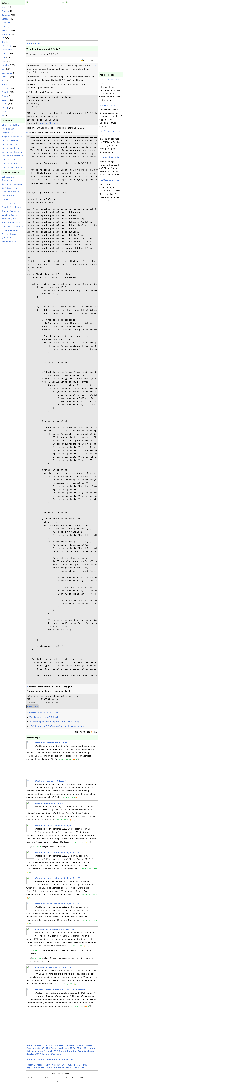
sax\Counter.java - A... (110, 180)
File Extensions (9, 203)
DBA (48, 1065)
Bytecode (6, 15)
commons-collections (12, 152)
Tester (29, 1065)
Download (32, 706)
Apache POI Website (51, 123)
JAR (64, 1065)
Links (37, 1068)
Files (75, 1065)
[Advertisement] (13, 280)
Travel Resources (10, 230)
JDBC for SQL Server (12, 167)
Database (6, 19)
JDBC (4, 54)
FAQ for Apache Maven (13, 137)
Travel (68, 1068)
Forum (81, 1068)
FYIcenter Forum (10, 241)
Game (4, 27)
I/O (3, 38)
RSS (61, 1059)
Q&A (43, 1068)
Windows (56, 1065)
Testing (5, 108)
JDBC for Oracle (9, 160)
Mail (4, 69)
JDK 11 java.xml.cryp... (110, 131)
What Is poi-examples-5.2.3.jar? (44, 713)
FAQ (75, 1068)
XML (4, 115)
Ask (73, 1059)
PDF (4, 81)
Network (5, 77)
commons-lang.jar (10, 140)
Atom (67, 1059)
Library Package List (11, 125)
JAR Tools (6, 46)
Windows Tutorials (10, 192)
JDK (4, 57)
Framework (7, 23)
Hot (35, 1059)
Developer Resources (12, 184)
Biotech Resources (11, 223)
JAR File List (8, 129)
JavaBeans (7, 50)
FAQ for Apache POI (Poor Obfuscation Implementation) (57, 726)
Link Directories (9, 215)
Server (5, 96)
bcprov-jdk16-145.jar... (110, 105)
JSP (4, 61)
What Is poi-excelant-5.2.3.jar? (43, 717)
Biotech (5, 11)
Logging (5, 65)
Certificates (85, 1065)
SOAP (4, 104)
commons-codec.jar (11, 148)
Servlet (5, 100)
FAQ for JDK (8, 133)
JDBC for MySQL (10, 163)
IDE (3, 42)
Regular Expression (11, 211)
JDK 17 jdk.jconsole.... (110, 79)
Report (5, 84)
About (41, 1059)
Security (5, 92)
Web (4, 112)
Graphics (6, 34)
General (5, 30)
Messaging (7, 73)
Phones (60, 1068)
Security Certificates (11, 207)
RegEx (29, 1068)
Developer (39, 1065)
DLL (69, 1065)
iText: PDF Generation (12, 156)
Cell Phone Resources (12, 227)
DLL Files (6, 199)
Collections (51, 1059)
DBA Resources (9, 188)
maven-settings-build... (110, 157)
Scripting (6, 88)
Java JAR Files (9, 196)
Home (29, 43)
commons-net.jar (9, 144)
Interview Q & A (9, 219)
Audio (4, 7)
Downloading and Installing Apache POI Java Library (54, 722)
